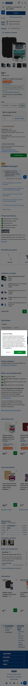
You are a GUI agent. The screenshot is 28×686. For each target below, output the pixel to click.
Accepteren (19, 352)
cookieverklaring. (8, 348)
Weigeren (8, 352)
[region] (14, 343)
